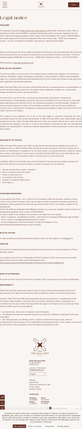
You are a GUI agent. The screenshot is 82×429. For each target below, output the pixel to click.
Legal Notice (34, 382)
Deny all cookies (35, 426)
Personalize (49, 426)
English (33, 374)
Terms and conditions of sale (39, 384)
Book (74, 5)
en (2, 397)
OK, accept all (19, 426)
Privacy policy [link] (63, 426)
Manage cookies (35, 389)
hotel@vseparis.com (36, 370)
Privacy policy (34, 387)
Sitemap (32, 380)
